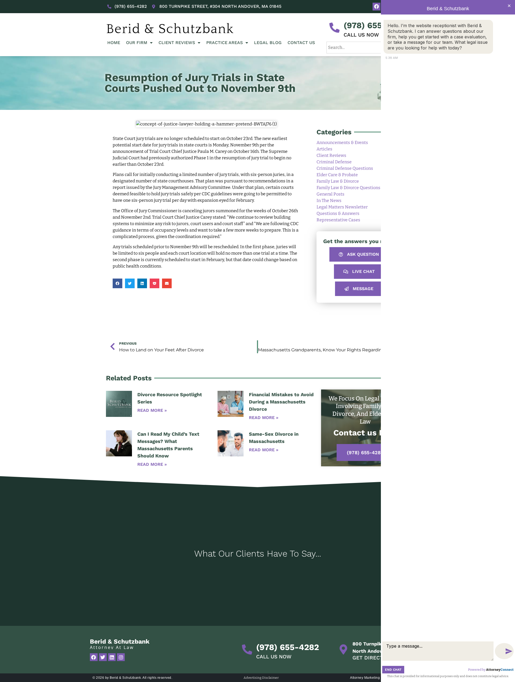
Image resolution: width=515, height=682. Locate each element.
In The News (329, 200)
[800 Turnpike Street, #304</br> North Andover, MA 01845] (343, 649)
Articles (324, 148)
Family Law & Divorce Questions (348, 187)
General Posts (330, 194)
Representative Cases (338, 219)
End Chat (393, 670)
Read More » (152, 410)
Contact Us (301, 42)
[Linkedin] (112, 657)
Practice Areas (224, 42)
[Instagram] (121, 657)
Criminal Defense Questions (345, 168)
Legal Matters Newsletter (342, 207)
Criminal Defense (334, 161)
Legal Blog (268, 42)
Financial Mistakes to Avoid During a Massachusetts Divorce (281, 402)
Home (113, 42)
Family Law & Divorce (338, 181)
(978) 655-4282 (375, 25)
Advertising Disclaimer (261, 678)
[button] (117, 283)
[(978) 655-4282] (334, 28)
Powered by (491, 670)
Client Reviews (177, 42)
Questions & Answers (338, 213)
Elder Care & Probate (337, 174)
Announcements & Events (342, 142)
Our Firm (136, 42)
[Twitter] (103, 657)
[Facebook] (376, 6)
